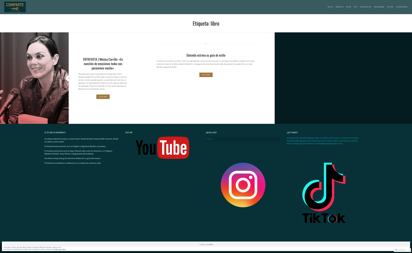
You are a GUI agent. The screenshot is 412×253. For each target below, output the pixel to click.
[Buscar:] (243, 139)
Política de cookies (60, 249)
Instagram (379, 7)
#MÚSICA (339, 7)
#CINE (348, 7)
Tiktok (390, 7)
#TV (355, 7)
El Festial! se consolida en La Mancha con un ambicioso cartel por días (72, 163)
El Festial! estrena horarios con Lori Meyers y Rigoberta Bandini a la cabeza (74, 146)
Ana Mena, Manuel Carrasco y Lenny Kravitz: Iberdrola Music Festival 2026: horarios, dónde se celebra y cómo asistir (81, 140)
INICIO (330, 7)
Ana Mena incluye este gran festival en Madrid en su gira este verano (72, 158)
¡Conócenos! (402, 7)
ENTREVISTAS (365, 7)
